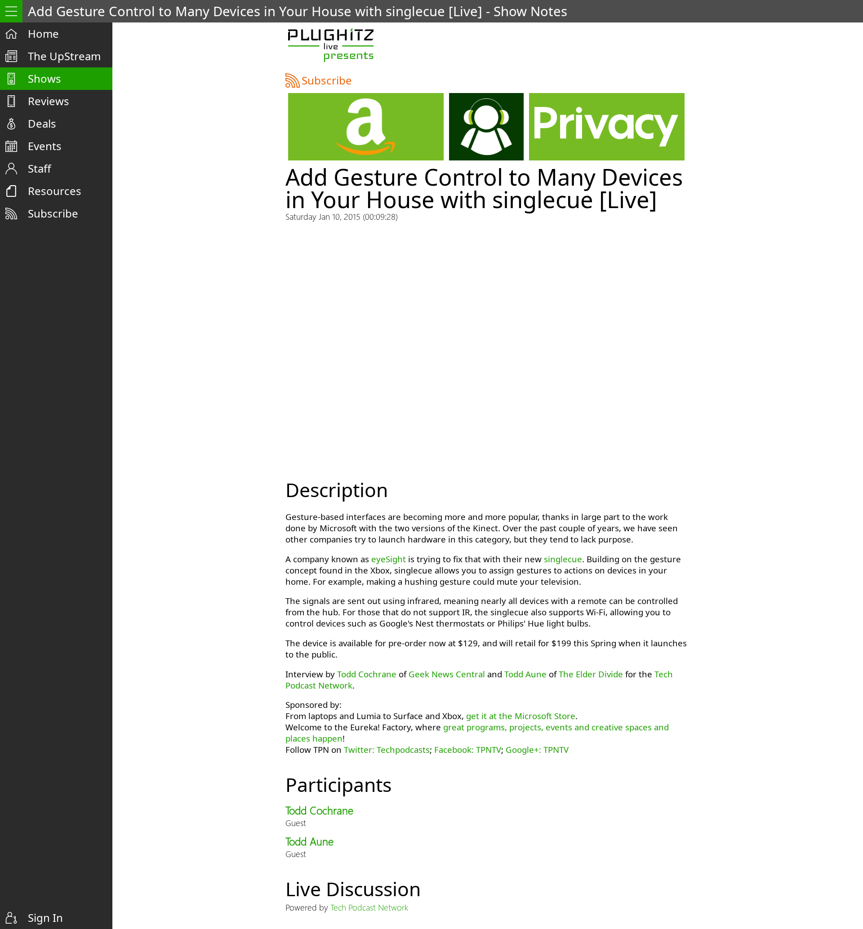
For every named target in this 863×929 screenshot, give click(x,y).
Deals (42, 123)
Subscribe (53, 213)
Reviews (48, 100)
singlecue (563, 559)
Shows (44, 78)
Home (43, 33)
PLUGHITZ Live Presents (330, 45)
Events (45, 145)
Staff (39, 168)
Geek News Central (447, 674)
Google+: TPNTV (537, 749)
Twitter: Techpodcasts (387, 749)
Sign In (45, 917)
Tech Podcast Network (369, 907)
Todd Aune (525, 674)
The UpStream (64, 56)
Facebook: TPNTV (467, 749)
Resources (54, 190)
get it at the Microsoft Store (520, 715)
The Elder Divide (591, 674)
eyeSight (388, 559)
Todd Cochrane (366, 674)
